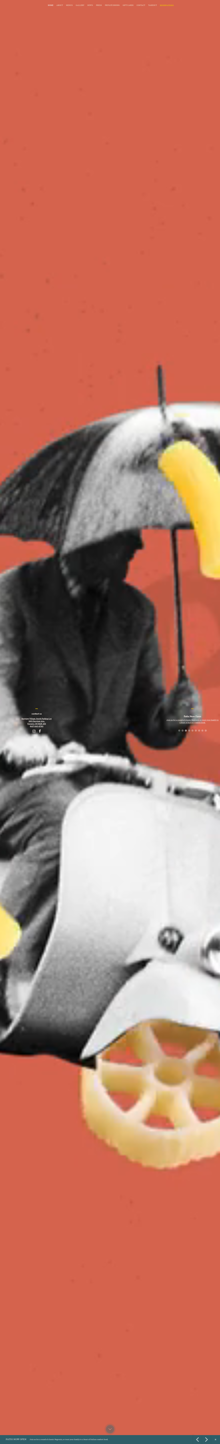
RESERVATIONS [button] (167, 6)
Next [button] (206, 1439)
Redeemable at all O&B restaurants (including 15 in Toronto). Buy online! (192, 719)
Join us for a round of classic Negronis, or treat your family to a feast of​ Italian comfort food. (57, 1439)
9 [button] (206, 731)
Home (50, 5)
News (90, 5)
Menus (69, 5)
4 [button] (189, 731)
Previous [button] (197, 1439)
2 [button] (183, 731)
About (59, 5)
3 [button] (186, 731)
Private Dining (112, 5)
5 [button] (192, 731)
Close (215, 1439)
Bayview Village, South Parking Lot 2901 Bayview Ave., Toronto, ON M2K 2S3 (37, 721)
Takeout (152, 5)
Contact (141, 5)
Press (99, 5)
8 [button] (202, 731)
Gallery (80, 5)
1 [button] (179, 731)
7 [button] (199, 731)
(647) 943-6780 (36, 726)
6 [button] (196, 731)
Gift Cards (128, 5)
